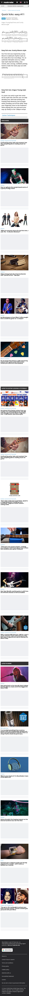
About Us (4, 956)
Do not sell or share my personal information (13, 983)
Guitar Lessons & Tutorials (14, 10)
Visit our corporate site (14, 945)
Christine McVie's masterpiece (15, 6)
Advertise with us (6, 973)
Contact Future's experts (8, 959)
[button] (2, 2)
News (3, 18)
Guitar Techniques (12, 18)
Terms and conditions (7, 963)
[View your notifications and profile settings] (17, 2)
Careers (4, 979)
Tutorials (4, 10)
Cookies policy (5, 969)
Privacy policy (5, 966)
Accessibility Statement (8, 976)
